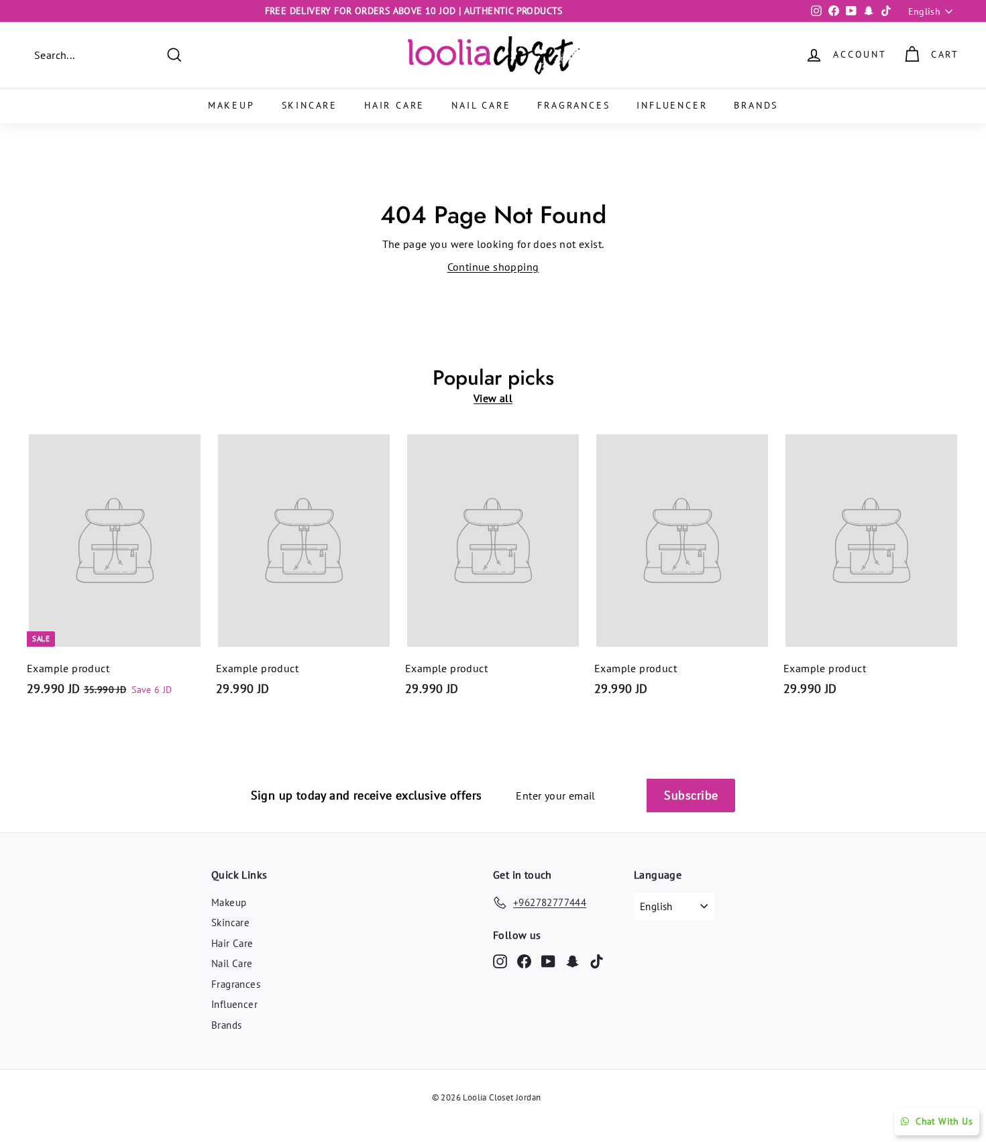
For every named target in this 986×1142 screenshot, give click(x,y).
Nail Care (480, 105)
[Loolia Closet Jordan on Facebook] (524, 960)
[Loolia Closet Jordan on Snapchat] (572, 960)
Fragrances (573, 105)
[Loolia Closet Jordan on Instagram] (500, 960)
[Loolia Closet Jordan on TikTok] (597, 960)
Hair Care (394, 105)
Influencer (672, 105)
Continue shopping (493, 266)
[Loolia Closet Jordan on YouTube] (548, 960)
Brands (756, 105)
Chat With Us (944, 1121)
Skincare (309, 105)
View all (493, 398)
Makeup (231, 105)
